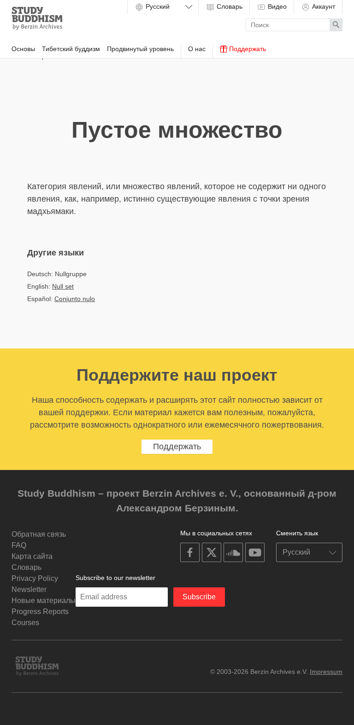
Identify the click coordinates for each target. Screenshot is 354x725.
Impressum (326, 671)
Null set (63, 286)
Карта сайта (32, 556)
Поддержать (246, 48)
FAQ (19, 545)
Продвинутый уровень (140, 48)
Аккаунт (322, 6)
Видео (276, 6)
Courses (25, 622)
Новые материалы (44, 600)
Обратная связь (39, 534)
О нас (197, 48)
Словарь (228, 6)
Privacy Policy (35, 578)
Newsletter (29, 589)
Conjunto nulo (74, 298)
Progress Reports (40, 611)
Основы (23, 48)
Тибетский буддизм (71, 48)
